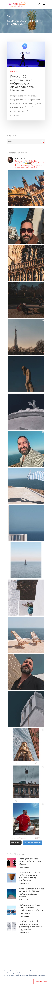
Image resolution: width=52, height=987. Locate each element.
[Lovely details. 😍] (26, 598)
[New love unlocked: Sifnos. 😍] (26, 709)
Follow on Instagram (34, 842)
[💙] (26, 412)
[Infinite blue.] (26, 523)
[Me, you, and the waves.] (26, 635)
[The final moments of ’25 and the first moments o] (26, 188)
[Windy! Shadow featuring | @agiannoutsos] (26, 486)
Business (14, 71)
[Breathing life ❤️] (26, 746)
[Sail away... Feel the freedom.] (26, 560)
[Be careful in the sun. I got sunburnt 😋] (26, 672)
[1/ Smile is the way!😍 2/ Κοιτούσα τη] (26, 449)
